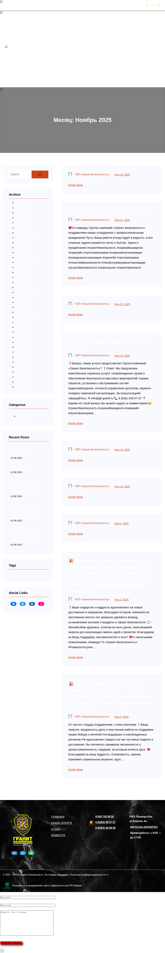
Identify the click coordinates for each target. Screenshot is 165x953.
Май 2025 (21, 277)
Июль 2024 (22, 327)
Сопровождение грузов (63, 54)
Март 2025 (22, 287)
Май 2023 (21, 371)
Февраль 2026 (24, 232)
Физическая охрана (61, 39)
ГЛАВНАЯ (57, 816)
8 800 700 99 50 (104, 816)
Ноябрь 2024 (24, 307)
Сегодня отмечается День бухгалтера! (109, 212)
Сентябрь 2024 (25, 317)
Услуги (45, 29)
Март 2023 (22, 381)
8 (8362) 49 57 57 (105, 822)
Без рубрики (25, 416)
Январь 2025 (24, 297)
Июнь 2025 (22, 272)
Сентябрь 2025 (25, 257)
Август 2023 (23, 357)
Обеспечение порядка (63, 49)
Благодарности (51, 69)
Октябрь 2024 (24, 312)
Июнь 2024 (22, 332)
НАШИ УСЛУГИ (61, 823)
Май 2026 (21, 217)
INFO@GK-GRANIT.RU (65, 5)
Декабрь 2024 (24, 302)
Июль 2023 (22, 362)
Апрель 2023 (23, 376)
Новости (47, 24)
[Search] (40, 174)
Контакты (47, 63)
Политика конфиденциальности (62, 74)
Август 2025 (23, 262)
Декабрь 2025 (24, 242)
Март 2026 (22, 227)
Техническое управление (65, 58)
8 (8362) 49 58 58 (105, 828)
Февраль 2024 (24, 352)
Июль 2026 (22, 207)
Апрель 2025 (23, 282)
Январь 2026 (24, 237)
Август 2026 (23, 202)
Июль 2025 (22, 267)
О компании (49, 19)
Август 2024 (23, 322)
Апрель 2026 (23, 222)
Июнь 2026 (22, 212)
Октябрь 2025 (24, 252)
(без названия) (20, 467)
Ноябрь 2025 (24, 247)
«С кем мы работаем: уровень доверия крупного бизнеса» (24, 511)
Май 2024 (21, 337)
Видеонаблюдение (60, 44)
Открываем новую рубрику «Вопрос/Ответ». (108, 344)
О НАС (55, 829)
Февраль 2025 (24, 292)
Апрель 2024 (23, 342)
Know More (75, 185)
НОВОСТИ (58, 835)
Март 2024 (22, 347)
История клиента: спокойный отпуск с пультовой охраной (23, 487)
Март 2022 (22, 386)
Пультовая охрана (60, 34)
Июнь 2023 (22, 367)
